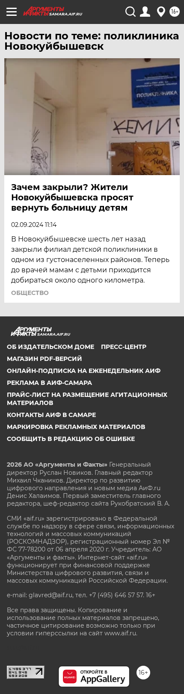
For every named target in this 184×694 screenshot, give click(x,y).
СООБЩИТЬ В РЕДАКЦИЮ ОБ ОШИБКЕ (71, 439)
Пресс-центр (123, 347)
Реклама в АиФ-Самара (49, 383)
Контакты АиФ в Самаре (51, 415)
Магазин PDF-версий (44, 359)
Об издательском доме (50, 347)
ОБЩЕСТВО (30, 293)
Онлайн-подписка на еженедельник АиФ (83, 371)
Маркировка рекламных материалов (76, 427)
